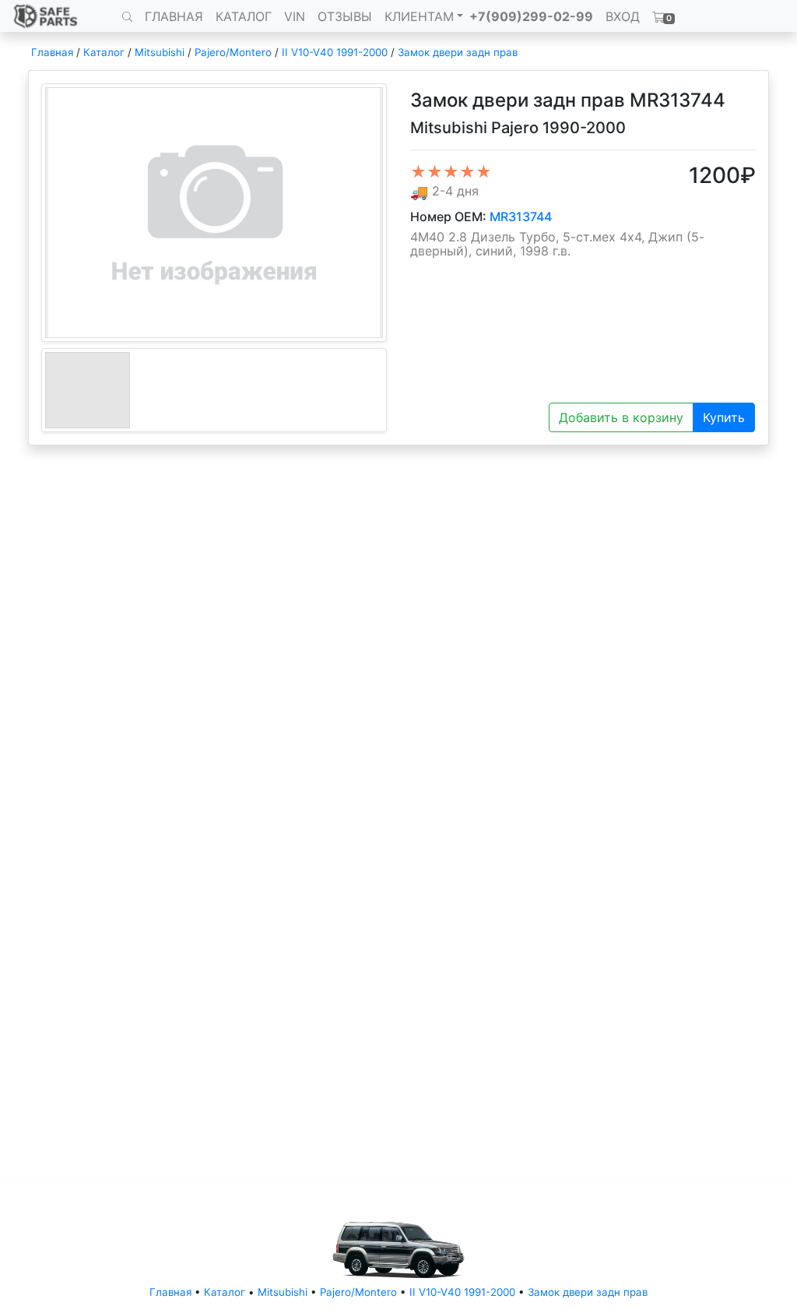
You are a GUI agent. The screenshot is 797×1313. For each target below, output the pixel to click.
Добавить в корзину (621, 417)
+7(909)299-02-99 (531, 16)
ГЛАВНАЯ (174, 16)
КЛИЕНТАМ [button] (419, 16)
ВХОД (623, 16)
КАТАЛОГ (244, 16)
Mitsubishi (159, 52)
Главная (52, 52)
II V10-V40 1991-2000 (335, 52)
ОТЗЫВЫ (345, 16)
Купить (724, 417)
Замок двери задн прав (458, 52)
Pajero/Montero (233, 52)
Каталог (104, 52)
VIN (294, 16)
